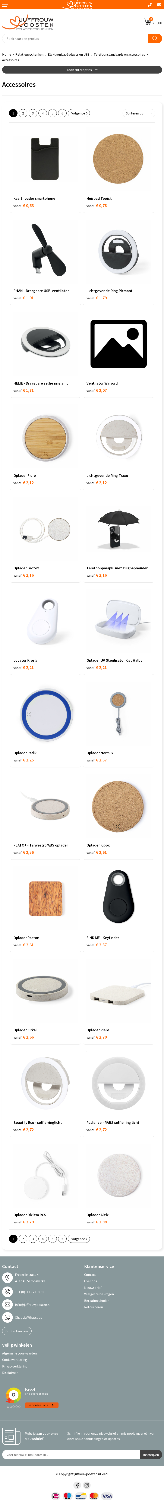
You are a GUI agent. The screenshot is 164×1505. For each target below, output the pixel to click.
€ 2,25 (23, 760)
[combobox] (75, 38)
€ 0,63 (23, 205)
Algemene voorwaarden (19, 1353)
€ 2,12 (23, 482)
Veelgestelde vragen (99, 1294)
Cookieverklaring (14, 1359)
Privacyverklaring (15, 1366)
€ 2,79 (23, 1221)
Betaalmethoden (96, 1300)
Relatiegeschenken (29, 54)
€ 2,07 (96, 390)
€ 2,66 (23, 1037)
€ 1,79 (96, 297)
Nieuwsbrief (93, 1287)
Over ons (90, 1281)
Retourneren (93, 1307)
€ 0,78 (96, 205)
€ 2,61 (96, 852)
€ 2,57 (96, 760)
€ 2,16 (23, 575)
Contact (90, 1274)
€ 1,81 (23, 390)
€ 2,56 (23, 852)
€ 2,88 (96, 1221)
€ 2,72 (23, 1129)
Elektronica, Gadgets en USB (68, 54)
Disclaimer (10, 1372)
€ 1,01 (23, 297)
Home (6, 54)
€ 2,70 (96, 1037)
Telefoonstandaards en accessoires (119, 54)
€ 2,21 (23, 667)
